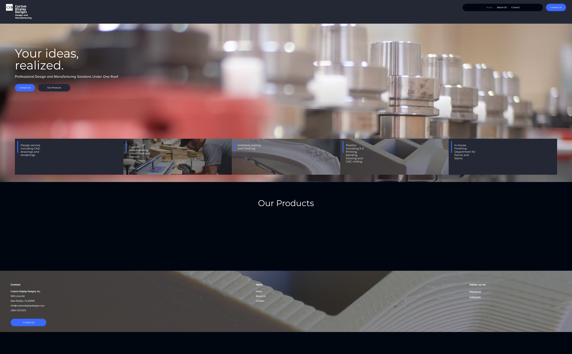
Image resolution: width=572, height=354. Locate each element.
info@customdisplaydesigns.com (28, 305)
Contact (260, 301)
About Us (261, 296)
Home (259, 291)
